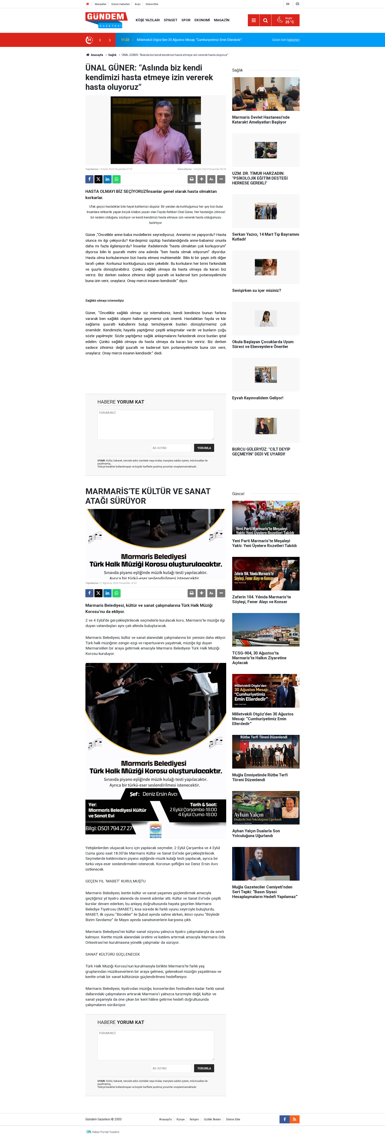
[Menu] (253, 20)
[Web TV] (288, 4)
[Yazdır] (192, 179)
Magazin (221, 20)
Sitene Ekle (152, 4)
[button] (202, 179)
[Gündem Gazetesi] (106, 20)
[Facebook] (89, 179)
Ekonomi (202, 20)
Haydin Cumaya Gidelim (153, 40)
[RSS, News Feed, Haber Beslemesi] (295, 1119)
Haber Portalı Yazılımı (105, 1132)
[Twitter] (98, 179)
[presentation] (100, 39)
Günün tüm (286, 40)
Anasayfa (96, 55)
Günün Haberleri (120, 4)
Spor (185, 20)
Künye (181, 1119)
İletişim (194, 1119)
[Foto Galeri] (297, 4)
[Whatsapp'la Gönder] (116, 179)
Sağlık (112, 55)
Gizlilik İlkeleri (212, 1119)
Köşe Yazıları (148, 20)
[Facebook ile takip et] (285, 1119)
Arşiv (138, 4)
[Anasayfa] (87, 4)
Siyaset (170, 20)
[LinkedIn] (107, 179)
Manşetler (100, 4)
